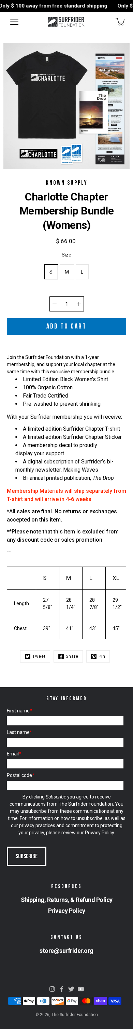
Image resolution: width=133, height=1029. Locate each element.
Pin (102, 656)
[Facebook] (62, 989)
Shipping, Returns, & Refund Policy (67, 899)
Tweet (39, 656)
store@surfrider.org (66, 950)
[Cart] (120, 21)
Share (72, 656)
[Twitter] (71, 989)
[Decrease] (54, 303)
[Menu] (14, 22)
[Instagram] (52, 989)
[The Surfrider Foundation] (66, 21)
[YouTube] (81, 989)
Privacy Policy (99, 832)
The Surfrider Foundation (74, 1014)
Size (66, 255)
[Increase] (79, 303)
